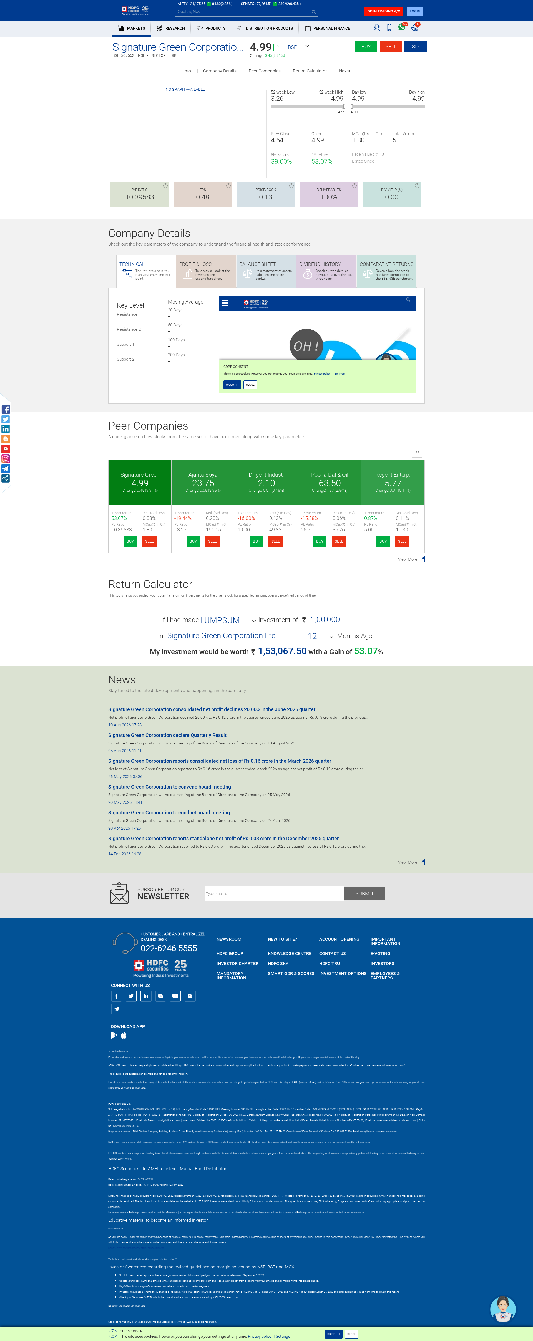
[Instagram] (190, 996)
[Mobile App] (389, 28)
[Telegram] (116, 1008)
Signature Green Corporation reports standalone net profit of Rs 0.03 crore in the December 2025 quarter (223, 838)
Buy (366, 46)
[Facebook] (116, 996)
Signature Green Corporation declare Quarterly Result (167, 735)
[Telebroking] (377, 28)
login (415, 11)
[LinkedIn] (146, 996)
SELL (149, 541)
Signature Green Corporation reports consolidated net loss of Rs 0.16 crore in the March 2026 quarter (219, 761)
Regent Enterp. (393, 475)
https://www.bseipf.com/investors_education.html (136, 1248)
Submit (365, 893)
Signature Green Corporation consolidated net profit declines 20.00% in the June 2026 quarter (211, 709)
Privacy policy (259, 1336)
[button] (299, 47)
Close (351, 1333)
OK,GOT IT (333, 1333)
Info (187, 71)
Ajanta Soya (203, 475)
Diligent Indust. (266, 475)
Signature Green (139, 475)
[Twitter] (131, 996)
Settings (283, 1336)
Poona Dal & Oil (329, 475)
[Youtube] (175, 996)
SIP (415, 46)
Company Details (220, 71)
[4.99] (343, 106)
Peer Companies (265, 71)
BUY (130, 541)
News (344, 71)
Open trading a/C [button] (384, 11)
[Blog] (160, 996)
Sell (391, 46)
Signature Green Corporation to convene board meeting (169, 787)
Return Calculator (310, 71)
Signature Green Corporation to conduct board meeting (169, 812)
